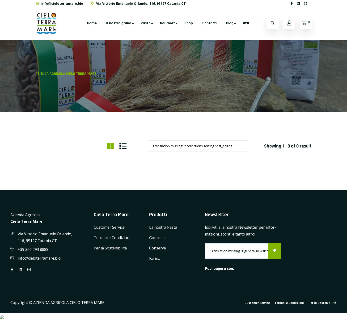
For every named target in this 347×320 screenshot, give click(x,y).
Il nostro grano (118, 23)
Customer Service (109, 227)
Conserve (157, 248)
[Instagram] (305, 3)
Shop (188, 23)
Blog (229, 23)
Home (92, 23)
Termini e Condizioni (112, 237)
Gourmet (167, 23)
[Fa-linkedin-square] (311, 3)
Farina (154, 258)
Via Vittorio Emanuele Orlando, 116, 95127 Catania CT (140, 3)
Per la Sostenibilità (110, 248)
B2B (246, 23)
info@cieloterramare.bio (61, 3)
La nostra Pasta (163, 227)
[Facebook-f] (291, 3)
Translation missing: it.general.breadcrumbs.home (215, 77)
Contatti (209, 23)
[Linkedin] (298, 3)
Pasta (146, 23)
